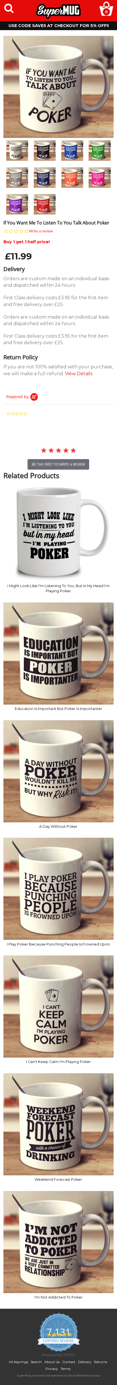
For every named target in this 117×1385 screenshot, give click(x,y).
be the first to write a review (58, 464)
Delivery (84, 1362)
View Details (78, 373)
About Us (52, 1362)
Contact (69, 1362)
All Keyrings (18, 1362)
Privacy (51, 1369)
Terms (65, 1369)
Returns (100, 1362)
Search (36, 1362)
